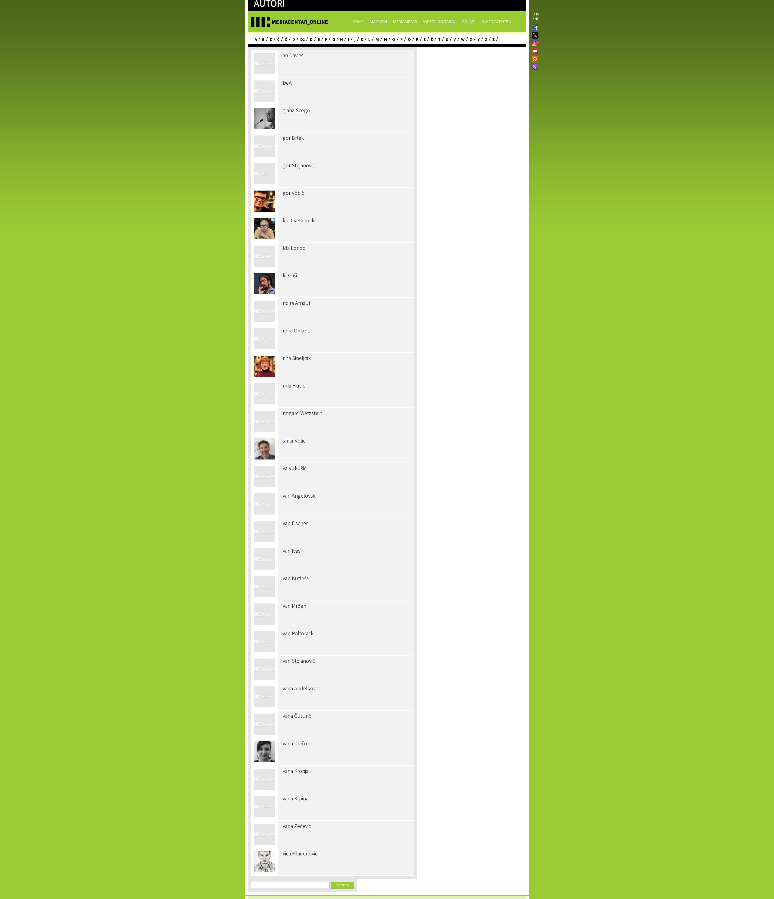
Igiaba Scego (295, 111)
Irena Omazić (295, 331)
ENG (536, 19)
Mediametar (405, 21)
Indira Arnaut (296, 304)
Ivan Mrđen (293, 606)
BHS (536, 14)
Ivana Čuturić (296, 717)
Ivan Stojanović (298, 661)
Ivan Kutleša (295, 579)
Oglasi (468, 21)
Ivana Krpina (294, 799)
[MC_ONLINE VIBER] (534, 67)
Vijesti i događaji (439, 21)
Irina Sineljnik (296, 359)
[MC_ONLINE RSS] (534, 59)
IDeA (286, 83)
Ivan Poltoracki (297, 634)
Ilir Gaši (289, 276)
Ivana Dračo (294, 744)
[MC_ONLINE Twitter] (534, 36)
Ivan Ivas (291, 551)
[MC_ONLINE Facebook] (534, 28)
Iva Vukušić (293, 469)
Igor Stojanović (298, 166)
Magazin (378, 21)
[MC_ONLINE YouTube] (534, 51)
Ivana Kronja (294, 772)
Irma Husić (293, 386)
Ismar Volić (293, 441)
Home (358, 21)
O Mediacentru (496, 21)
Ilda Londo (293, 249)
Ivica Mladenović (299, 854)
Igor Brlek (292, 138)
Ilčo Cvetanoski (298, 221)
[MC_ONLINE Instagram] (534, 43)
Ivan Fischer (294, 524)
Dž (302, 39)
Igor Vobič (292, 194)
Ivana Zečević (296, 827)
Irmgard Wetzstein (301, 414)
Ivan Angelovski (299, 496)
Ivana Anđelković (300, 689)
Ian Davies (292, 56)
